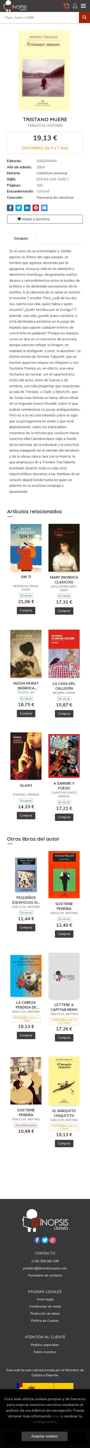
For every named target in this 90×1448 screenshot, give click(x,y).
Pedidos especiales (45, 1345)
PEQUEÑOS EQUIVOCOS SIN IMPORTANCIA (26, 900)
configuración (44, 1422)
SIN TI (26, 577)
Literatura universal (51, 173)
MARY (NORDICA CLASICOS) (64, 579)
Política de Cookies (45, 1321)
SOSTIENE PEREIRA (64, 906)
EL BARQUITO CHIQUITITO (64, 1113)
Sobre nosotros (45, 1352)
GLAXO (26, 785)
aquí (56, 1416)
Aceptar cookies (44, 1436)
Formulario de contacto (45, 1275)
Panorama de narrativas (55, 197)
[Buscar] (84, 17)
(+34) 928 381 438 (45, 1261)
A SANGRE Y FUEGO (64, 785)
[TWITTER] (45, 1240)
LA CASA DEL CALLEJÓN (64, 686)
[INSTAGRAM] (52, 1240)
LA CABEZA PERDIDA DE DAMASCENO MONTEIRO (26, 1004)
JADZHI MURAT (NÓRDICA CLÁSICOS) (26, 685)
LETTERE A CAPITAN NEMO (64, 1007)
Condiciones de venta (45, 1306)
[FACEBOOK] (37, 1240)
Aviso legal (45, 1299)
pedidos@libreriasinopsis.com (45, 1268)
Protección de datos (45, 1313)
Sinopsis (21, 238)
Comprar (26, 610)
